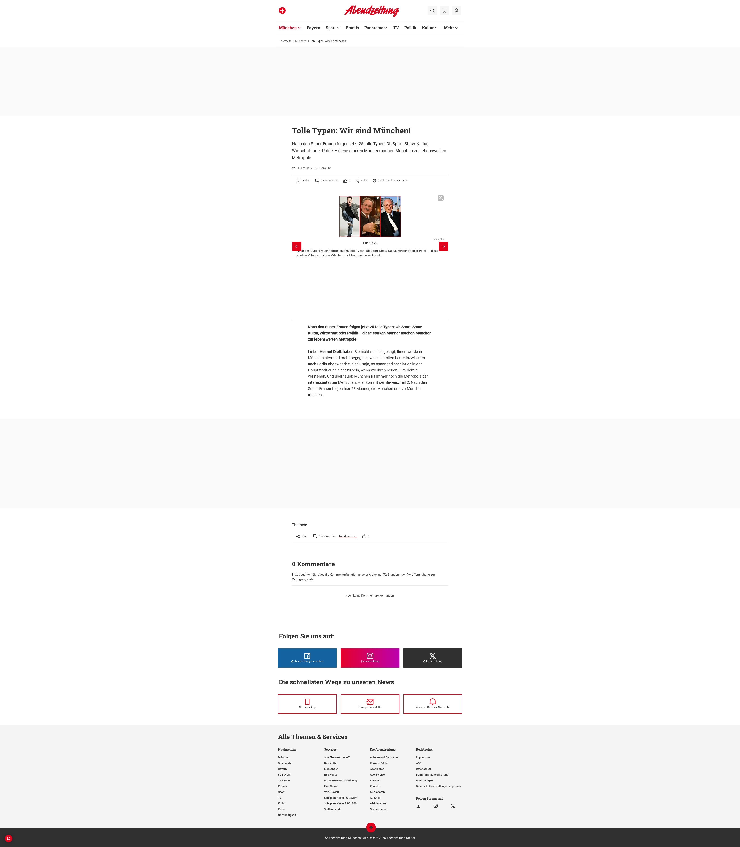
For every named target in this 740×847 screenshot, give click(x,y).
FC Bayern (284, 774)
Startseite (285, 41)
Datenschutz (423, 768)
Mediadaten (377, 792)
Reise (281, 809)
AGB (418, 763)
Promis (352, 27)
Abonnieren (377, 768)
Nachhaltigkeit (287, 815)
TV (396, 27)
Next (443, 246)
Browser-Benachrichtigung (340, 780)
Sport (331, 27)
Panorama (373, 27)
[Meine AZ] (456, 10)
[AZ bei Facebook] (418, 806)
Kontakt (375, 786)
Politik (410, 27)
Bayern (313, 27)
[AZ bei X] (452, 806)
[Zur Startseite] (371, 16)
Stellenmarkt (332, 809)
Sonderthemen (379, 809)
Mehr (449, 27)
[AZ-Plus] (282, 10)
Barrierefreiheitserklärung (432, 774)
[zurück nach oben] (371, 829)
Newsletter (331, 763)
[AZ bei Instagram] (435, 806)
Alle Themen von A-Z (337, 757)
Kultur (428, 27)
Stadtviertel (285, 763)
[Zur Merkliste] (444, 10)
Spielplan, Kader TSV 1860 (340, 803)
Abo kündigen (424, 780)
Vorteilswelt (331, 792)
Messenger (331, 768)
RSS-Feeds (330, 774)
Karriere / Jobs (379, 763)
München (288, 27)
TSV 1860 (284, 780)
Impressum (423, 757)
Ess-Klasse (331, 786)
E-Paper (375, 780)
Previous (296, 246)
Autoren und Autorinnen (384, 757)
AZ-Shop (375, 797)
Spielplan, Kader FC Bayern (340, 797)
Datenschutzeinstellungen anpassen (438, 786)
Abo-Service (377, 774)
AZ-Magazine (378, 803)
